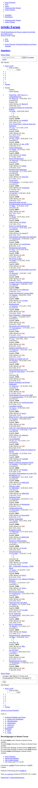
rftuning (14, 604)
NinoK (14, 149)
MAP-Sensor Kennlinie (16, 592)
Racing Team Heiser (18, 371)
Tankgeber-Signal (14, 497)
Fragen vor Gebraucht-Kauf (18, 226)
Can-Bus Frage (14, 191)
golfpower (15, 430)
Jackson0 (15, 273)
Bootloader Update (15, 530)
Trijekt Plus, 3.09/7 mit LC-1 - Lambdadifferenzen (18, 96)
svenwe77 (15, 228)
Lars (13, 128)
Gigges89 (15, 453)
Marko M (15, 98)
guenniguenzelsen (17, 397)
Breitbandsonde (14, 304)
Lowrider (25, 300)
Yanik (13, 111)
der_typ (14, 441)
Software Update (14, 486)
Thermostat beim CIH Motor (18, 602)
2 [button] (5, 73)
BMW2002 (15, 477)
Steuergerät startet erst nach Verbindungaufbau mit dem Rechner (20, 203)
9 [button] (5, 82)
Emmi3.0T (15, 350)
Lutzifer (14, 317)
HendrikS (25, 120)
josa (13, 339)
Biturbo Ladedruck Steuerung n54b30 (21, 462)
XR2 (13, 249)
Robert (14, 260)
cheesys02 (15, 160)
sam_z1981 (15, 138)
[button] (9, 66)
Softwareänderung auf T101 (18, 370)
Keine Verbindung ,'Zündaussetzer (20, 315)
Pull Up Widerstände (15, 624)
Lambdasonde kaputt (15, 508)
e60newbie (15, 284)
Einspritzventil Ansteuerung (18, 169)
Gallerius (15, 295)
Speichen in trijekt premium (18, 541)
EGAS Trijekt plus (15, 613)
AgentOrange (16, 239)
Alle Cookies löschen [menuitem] (12, 760)
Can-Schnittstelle (14, 439)
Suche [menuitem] (7, 41)
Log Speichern (13, 650)
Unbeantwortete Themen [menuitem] (13, 20)
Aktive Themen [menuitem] (10, 22)
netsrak (24, 166)
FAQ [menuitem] (6, 39)
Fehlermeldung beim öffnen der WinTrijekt (22, 237)
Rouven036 (15, 510)
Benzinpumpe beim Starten (17, 248)
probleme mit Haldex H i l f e (18, 348)
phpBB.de (23, 771)
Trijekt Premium (14, 137)
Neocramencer (16, 328)
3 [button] (5, 75)
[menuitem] (10, 2)
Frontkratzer (16, 182)
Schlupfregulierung (15, 552)
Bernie (14, 217)
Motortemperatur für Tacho (17, 661)
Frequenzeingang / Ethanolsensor (19, 635)
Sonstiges (5, 50)
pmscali (14, 652)
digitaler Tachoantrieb (16, 519)
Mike (13, 206)
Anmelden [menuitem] (8, 15)
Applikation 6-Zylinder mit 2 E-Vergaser (22, 337)
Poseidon (15, 360)
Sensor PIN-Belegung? (16, 158)
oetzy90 (14, 193)
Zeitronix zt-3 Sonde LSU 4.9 (18, 359)
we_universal (8, 774)
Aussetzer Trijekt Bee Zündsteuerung (21, 282)
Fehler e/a (12, 215)
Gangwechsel (13, 180)
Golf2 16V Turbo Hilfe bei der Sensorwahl (22, 428)
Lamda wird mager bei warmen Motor (21, 293)
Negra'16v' (15, 386)
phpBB (11, 765)
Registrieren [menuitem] (9, 17)
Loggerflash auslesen (15, 406)
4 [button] (5, 77)
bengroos (15, 306)
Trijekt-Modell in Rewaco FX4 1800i (21, 395)
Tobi (23, 133)
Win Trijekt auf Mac (15, 259)
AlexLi (14, 408)
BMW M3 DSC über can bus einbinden (21, 417)
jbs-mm (14, 542)
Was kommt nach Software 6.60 (19, 326)
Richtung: (18, 678)
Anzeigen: (5, 676)
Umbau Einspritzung (15, 148)
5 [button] (5, 79)
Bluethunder (16, 499)
